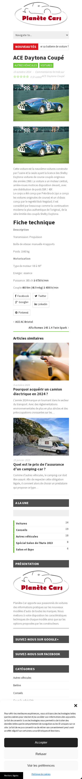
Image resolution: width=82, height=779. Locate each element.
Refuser (41, 754)
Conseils (21, 530)
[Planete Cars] (41, 23)
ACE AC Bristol (24, 322)
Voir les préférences (41, 765)
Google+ (24, 302)
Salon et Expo (25, 549)
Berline (17, 685)
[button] (76, 705)
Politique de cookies (41, 774)
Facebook (23, 296)
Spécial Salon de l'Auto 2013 (34, 543)
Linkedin (42, 304)
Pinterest (23, 312)
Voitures (46, 65)
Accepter (41, 742)
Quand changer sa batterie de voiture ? (42, 46)
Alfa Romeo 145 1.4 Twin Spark (48, 327)
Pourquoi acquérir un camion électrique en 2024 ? (37, 391)
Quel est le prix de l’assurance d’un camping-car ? (38, 466)
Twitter (42, 296)
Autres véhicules (26, 65)
